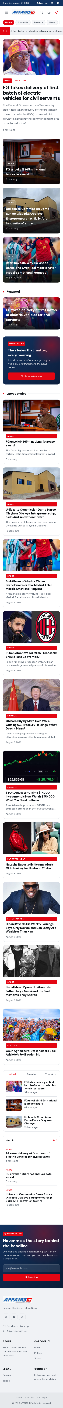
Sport (37, 1358)
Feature (38, 22)
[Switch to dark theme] (49, 12)
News (52, 22)
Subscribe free (33, 376)
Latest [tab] (12, 1074)
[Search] (41, 12)
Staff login (42, 1397)
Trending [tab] (50, 1074)
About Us (23, 22)
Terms (6, 1380)
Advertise (42, 3)
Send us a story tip (18, 1326)
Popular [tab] (31, 1074)
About (19, 1397)
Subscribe (31, 1277)
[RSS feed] (22, 1317)
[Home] (23, 12)
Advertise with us (17, 1330)
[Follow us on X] (52, 3)
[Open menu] (6, 12)
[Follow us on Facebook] (58, 3)
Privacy (7, 1375)
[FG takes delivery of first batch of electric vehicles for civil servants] (31, 57)
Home (8, 22)
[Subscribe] (56, 12)
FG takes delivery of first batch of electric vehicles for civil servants (31, 93)
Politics (38, 1353)
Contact (29, 1397)
